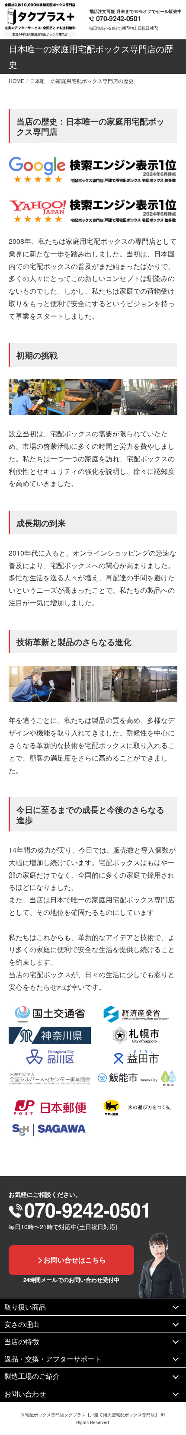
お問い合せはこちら (75, 1260)
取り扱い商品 (25, 1307)
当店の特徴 (21, 1341)
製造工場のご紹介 (32, 1376)
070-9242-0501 (118, 18)
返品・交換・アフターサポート (52, 1359)
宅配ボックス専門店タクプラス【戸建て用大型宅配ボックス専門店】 (92, 1415)
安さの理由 (21, 1324)
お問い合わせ (25, 1394)
